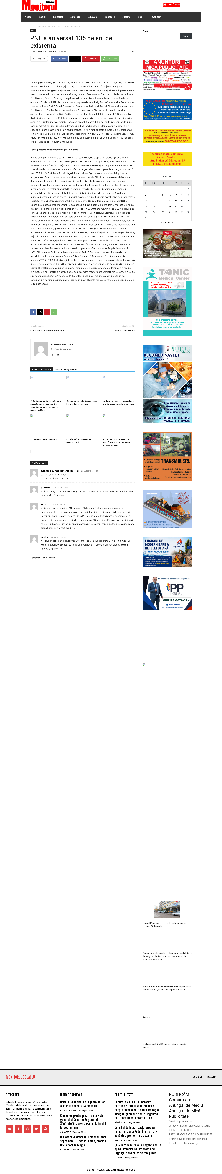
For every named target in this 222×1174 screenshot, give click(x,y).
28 (176, 212)
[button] (188, 5)
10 (146, 200)
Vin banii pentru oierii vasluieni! (43, 439)
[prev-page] (32, 451)
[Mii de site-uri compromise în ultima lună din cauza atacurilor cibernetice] (119, 387)
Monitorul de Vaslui (47, 52)
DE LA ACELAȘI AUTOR (66, 369)
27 (170, 212)
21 (176, 206)
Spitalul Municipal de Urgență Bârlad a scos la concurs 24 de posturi (164, 1116)
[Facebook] (33, 312)
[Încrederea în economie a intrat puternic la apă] (82, 425)
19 (163, 206)
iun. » (170, 222)
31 (146, 217)
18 (154, 206)
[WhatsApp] (54, 312)
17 (146, 206)
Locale (41, 26)
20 (170, 206)
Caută (145, 31)
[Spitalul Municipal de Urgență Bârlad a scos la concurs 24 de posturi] (167, 1101)
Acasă (32, 26)
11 (154, 200)
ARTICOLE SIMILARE (41, 369)
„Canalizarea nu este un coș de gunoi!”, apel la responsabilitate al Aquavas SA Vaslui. (117, 442)
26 (163, 212)
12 (163, 200)
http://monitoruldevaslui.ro (61, 349)
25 (154, 212)
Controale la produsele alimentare (47, 330)
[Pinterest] (47, 312)
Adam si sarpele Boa (125, 330)
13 (170, 200)
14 (176, 200)
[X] (40, 312)
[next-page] (37, 451)
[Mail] (59, 355)
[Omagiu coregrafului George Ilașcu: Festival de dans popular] (82, 387)
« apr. (163, 222)
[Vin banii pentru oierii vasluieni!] (46, 425)
